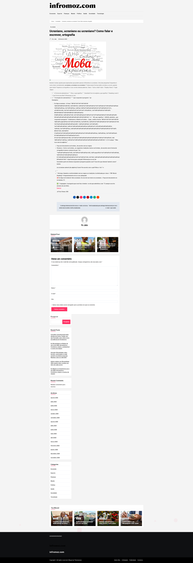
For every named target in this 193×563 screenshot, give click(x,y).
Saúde (85, 13)
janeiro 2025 (54, 449)
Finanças (66, 13)
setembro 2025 (55, 417)
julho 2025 (54, 425)
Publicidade (132, 560)
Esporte (59, 13)
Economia (52, 13)
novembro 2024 (55, 457)
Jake (55, 39)
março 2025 (54, 441)
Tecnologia (100, 13)
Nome (53, 288)
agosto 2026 (54, 397)
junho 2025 (54, 429)
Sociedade (92, 13)
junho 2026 (54, 405)
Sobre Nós (117, 560)
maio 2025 (54, 433)
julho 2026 (54, 401)
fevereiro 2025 (55, 445)
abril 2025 (53, 437)
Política (79, 13)
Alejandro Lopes (59, 247)
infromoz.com (57, 552)
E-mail (53, 293)
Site (52, 299)
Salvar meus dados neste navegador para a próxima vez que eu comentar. (74, 305)
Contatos (140, 560)
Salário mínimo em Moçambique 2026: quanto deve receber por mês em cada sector (60, 363)
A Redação (125, 560)
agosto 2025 (54, 421)
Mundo (73, 13)
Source (59, 188)
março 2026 (54, 409)
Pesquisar (54, 316)
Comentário (55, 265)
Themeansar (78, 560)
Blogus (70, 560)
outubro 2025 (54, 413)
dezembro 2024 (55, 453)
